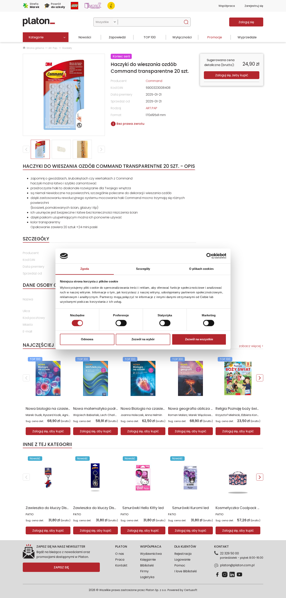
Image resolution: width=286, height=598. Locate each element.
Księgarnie (148, 559)
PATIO (30, 514)
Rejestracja (182, 553)
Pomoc (179, 565)
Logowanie (182, 559)
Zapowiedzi (117, 37)
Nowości (84, 37)
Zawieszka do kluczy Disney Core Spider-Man (112, 507)
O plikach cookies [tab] (201, 268)
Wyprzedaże (247, 37)
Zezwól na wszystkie (199, 339)
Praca (119, 559)
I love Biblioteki (185, 571)
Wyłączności (182, 37)
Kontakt (121, 565)
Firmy (144, 571)
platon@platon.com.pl (237, 565)
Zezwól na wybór (143, 339)
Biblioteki (147, 565)
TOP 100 (150, 37)
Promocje (214, 37)
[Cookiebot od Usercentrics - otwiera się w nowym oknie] (209, 256)
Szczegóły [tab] (143, 268)
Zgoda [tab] (84, 268)
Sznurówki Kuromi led (190, 507)
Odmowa (87, 339)
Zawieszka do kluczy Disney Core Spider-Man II (66, 507)
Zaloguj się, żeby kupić (231, 75)
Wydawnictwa (151, 553)
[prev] (26, 377)
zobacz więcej (250, 346)
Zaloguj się (246, 22)
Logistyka (147, 577)
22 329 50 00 (229, 553)
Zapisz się (61, 567)
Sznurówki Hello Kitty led (143, 507)
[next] (259, 377)
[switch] (121, 323)
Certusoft (190, 590)
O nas (119, 553)
